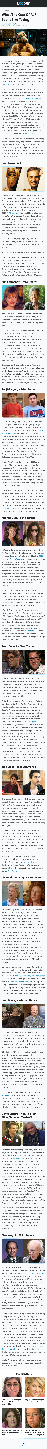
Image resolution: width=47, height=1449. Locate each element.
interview (13, 213)
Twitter (42, 544)
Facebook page (9, 508)
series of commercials (11, 1158)
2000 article (14, 330)
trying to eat (7, 84)
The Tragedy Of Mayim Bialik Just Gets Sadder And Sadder (11, 1402)
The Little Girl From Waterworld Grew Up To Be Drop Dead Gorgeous (34, 1432)
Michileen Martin (10, 24)
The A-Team (14, 445)
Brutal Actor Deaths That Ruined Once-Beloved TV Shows (12, 1432)
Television (6, 10)
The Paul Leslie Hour (18, 981)
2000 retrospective (32, 1273)
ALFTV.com (6, 1095)
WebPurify (12, 871)
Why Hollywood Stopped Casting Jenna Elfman (34, 1401)
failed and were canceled (27, 98)
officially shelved (29, 133)
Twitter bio (29, 631)
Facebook (41, 308)
